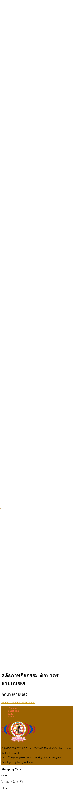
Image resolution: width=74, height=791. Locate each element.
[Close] (2, 3)
